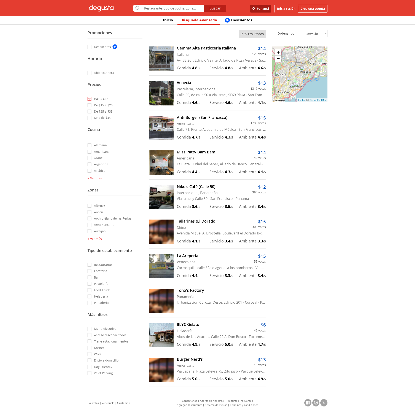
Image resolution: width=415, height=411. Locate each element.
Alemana (100, 145)
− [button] (278, 58)
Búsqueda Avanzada (198, 20)
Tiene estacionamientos (111, 341)
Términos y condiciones (244, 405)
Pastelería (101, 284)
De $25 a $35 (103, 111)
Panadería (101, 303)
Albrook (99, 206)
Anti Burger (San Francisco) (202, 117)
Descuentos (239, 20)
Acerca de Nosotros (212, 401)
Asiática (99, 171)
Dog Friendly (103, 367)
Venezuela (108, 403)
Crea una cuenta (313, 8)
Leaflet (301, 100)
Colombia (93, 403)
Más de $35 (102, 118)
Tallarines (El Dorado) (197, 221)
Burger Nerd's (190, 359)
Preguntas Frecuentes (240, 401)
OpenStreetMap (318, 100)
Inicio (168, 20)
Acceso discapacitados (110, 335)
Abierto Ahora (104, 73)
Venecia (184, 82)
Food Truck (102, 290)
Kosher (99, 348)
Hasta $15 (101, 99)
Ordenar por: (287, 33)
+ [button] (278, 52)
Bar (96, 277)
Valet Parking (103, 373)
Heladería (101, 296)
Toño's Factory (190, 290)
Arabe (98, 158)
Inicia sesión (286, 8)
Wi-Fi (97, 354)
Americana (102, 152)
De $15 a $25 (103, 105)
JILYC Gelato (188, 324)
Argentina (101, 164)
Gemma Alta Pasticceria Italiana (206, 48)
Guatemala (124, 403)
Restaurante (103, 265)
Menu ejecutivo (105, 329)
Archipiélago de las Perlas (112, 218)
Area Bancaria (104, 225)
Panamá (262, 8)
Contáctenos (189, 401)
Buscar (215, 8)
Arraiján (100, 231)
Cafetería (100, 271)
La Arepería (187, 255)
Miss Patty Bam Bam (196, 152)
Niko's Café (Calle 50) (196, 186)
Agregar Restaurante (189, 405)
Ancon (98, 212)
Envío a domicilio (106, 360)
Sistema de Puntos (216, 405)
